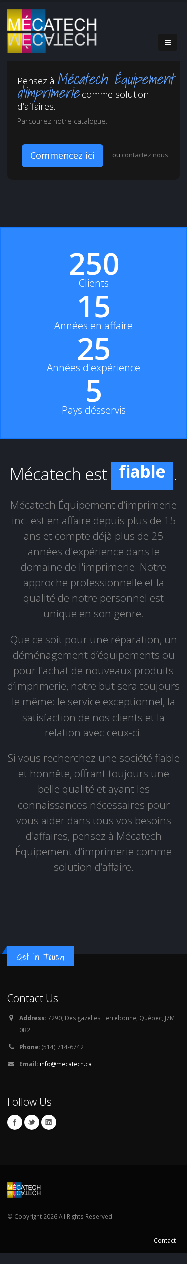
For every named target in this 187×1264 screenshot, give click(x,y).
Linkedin (48, 1144)
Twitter (31, 1144)
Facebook (14, 1144)
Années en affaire (93, 326)
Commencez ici (62, 155)
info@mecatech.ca (66, 1085)
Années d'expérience (93, 368)
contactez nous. (146, 154)
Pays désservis (94, 410)
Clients (94, 283)
